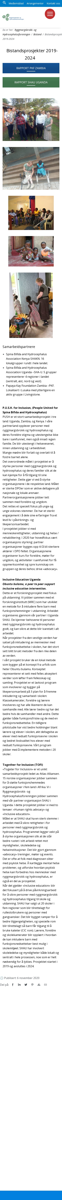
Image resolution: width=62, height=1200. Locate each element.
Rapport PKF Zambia (31, 68)
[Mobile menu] (50, 14)
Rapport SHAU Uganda (31, 82)
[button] (4, 3)
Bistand (37, 34)
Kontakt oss (53, 3)
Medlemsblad (16, 3)
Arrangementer (35, 3)
